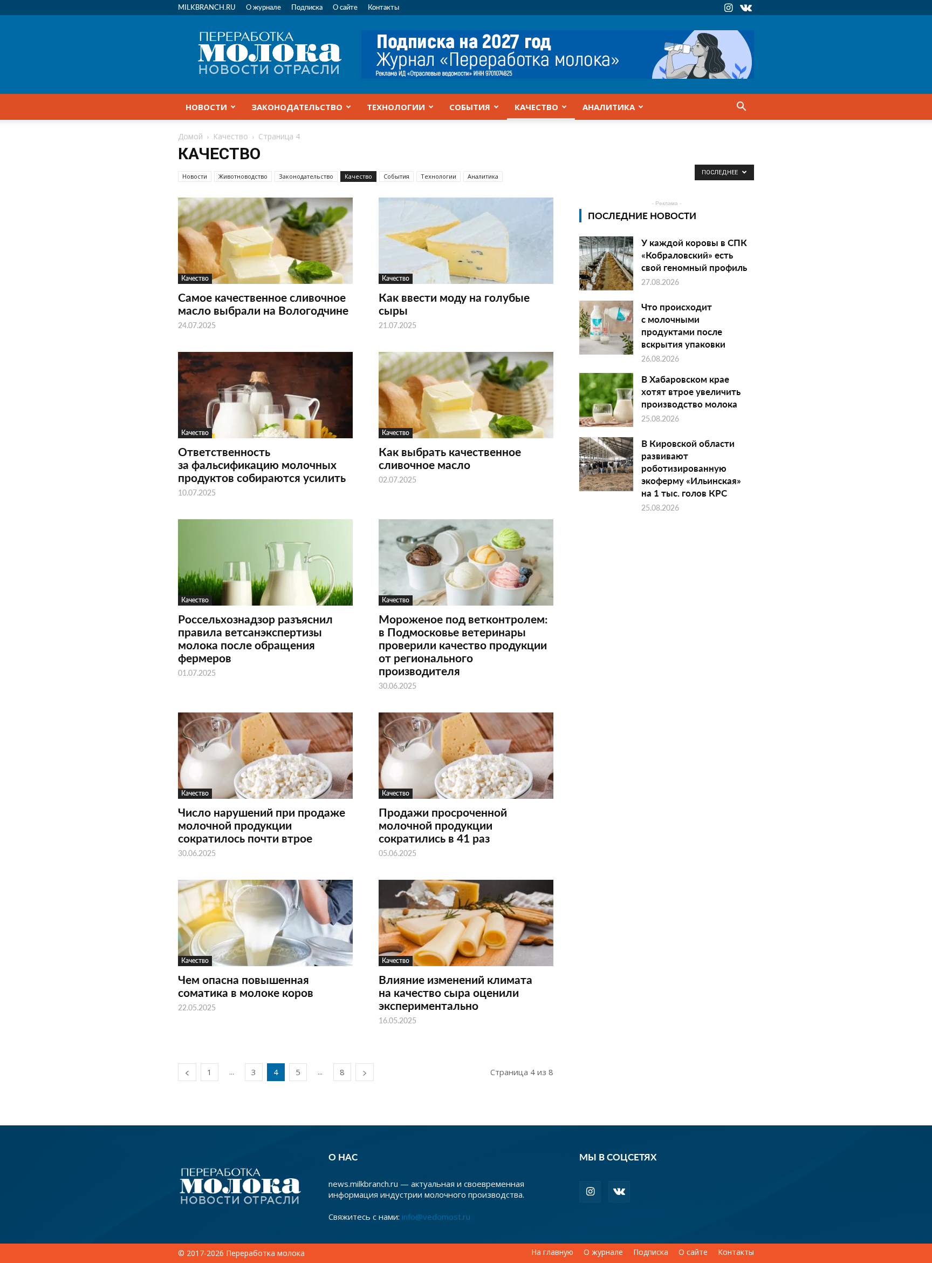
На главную (552, 1252)
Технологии (396, 106)
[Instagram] (728, 7)
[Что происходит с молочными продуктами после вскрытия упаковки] (606, 328)
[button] (741, 107)
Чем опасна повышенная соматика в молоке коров (245, 986)
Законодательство (296, 106)
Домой (190, 136)
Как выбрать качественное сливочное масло (450, 458)
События (469, 106)
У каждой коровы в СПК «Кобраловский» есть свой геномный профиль (694, 255)
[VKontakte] (746, 7)
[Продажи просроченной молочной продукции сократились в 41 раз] (466, 755)
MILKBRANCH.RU (207, 7)
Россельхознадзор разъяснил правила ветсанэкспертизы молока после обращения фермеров (255, 638)
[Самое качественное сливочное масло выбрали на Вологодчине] (265, 241)
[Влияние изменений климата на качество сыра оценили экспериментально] (466, 923)
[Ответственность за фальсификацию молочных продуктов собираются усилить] (265, 395)
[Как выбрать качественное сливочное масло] (466, 395)
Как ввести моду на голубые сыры (454, 303)
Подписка (307, 7)
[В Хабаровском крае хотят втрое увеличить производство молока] (606, 400)
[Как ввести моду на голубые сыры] (466, 241)
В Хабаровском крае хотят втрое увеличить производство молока (691, 391)
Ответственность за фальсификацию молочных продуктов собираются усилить (262, 464)
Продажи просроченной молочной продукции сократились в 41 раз (443, 825)
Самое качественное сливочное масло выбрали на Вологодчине (263, 303)
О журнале (263, 7)
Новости (206, 106)
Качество (536, 106)
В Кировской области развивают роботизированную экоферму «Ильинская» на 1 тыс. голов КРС (691, 468)
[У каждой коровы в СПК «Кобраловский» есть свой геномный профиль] (606, 263)
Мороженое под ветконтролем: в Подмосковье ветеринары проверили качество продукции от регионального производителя (463, 644)
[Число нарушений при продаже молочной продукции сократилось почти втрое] (265, 755)
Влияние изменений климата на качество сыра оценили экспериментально (455, 992)
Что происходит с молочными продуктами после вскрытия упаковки (683, 325)
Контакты (383, 7)
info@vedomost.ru (436, 1216)
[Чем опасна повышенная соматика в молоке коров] (265, 923)
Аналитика (608, 106)
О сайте (345, 7)
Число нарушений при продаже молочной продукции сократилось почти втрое (261, 825)
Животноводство (243, 176)
